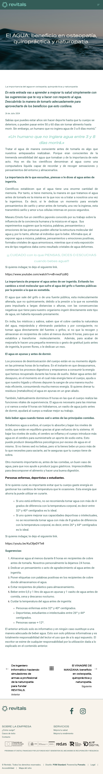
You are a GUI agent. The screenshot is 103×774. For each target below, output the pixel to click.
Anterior (25, 680)
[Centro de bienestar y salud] (43, 5)
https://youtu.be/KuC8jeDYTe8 (24, 543)
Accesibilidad (8, 768)
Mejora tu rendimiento (63, 733)
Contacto (6, 737)
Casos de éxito (8, 733)
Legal (93, 765)
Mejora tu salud (60, 730)
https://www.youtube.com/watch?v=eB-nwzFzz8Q (36, 274)
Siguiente (78, 676)
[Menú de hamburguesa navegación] (98, 4)
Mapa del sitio (25, 768)
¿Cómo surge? (8, 730)
